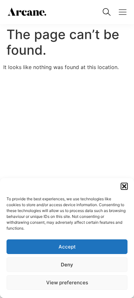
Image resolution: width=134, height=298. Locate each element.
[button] (124, 186)
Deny (67, 265)
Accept (67, 247)
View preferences (67, 282)
